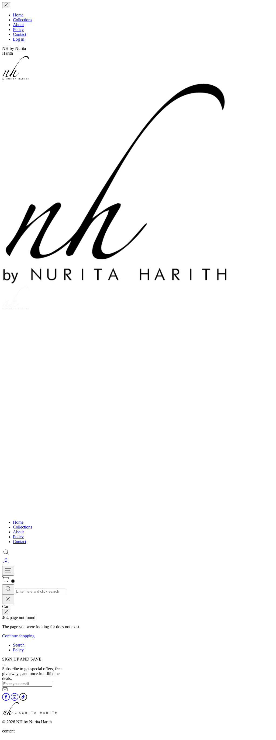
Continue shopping (18, 636)
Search (19, 645)
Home (18, 15)
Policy (18, 29)
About (18, 24)
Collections (22, 20)
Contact (19, 34)
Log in (18, 39)
